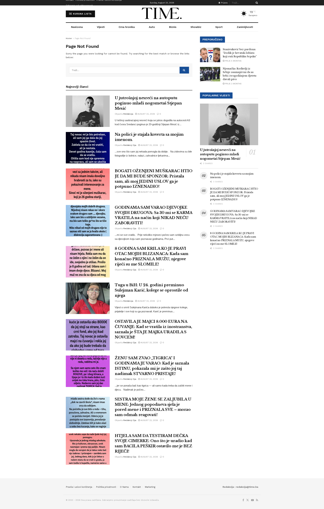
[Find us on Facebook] (243, 500)
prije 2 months (232, 83)
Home (69, 38)
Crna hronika (127, 27)
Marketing (150, 487)
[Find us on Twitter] (247, 500)
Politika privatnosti (106, 487)
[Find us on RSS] (257, 500)
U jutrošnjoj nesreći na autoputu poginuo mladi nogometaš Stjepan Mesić (148, 103)
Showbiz (196, 27)
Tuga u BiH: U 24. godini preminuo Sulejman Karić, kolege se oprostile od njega (151, 290)
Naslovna (77, 27)
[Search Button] (256, 2)
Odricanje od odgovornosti (79, 5)
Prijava (223, 3)
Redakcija (128, 114)
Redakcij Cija (129, 145)
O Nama (124, 487)
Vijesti (101, 27)
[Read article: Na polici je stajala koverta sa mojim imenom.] (88, 147)
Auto (152, 27)
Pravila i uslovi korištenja (79, 487)
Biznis (172, 27)
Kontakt (136, 487)
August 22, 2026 (146, 114)
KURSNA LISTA (82, 14)
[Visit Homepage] (162, 13)
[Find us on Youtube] (252, 500)
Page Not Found (82, 38)
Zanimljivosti (245, 27)
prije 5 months (232, 61)
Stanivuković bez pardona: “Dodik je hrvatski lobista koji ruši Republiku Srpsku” (240, 53)
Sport (219, 27)
